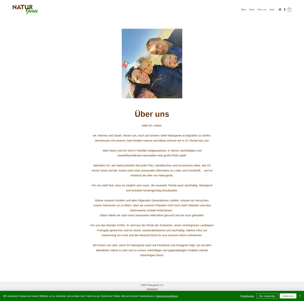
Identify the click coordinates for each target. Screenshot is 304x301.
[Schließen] (300, 295)
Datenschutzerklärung (167, 296)
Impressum (152, 289)
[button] (289, 9)
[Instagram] (280, 9)
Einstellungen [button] (247, 296)
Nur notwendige (267, 296)
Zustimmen (288, 296)
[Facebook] (284, 9)
